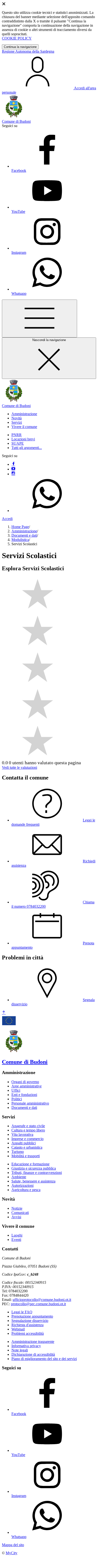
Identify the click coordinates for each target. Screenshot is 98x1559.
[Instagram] (13, 474)
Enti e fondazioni (24, 1095)
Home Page (20, 527)
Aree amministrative (26, 1086)
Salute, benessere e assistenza (33, 1181)
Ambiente (18, 1177)
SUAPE (17, 443)
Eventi (16, 1240)
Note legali (19, 1350)
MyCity (11, 1553)
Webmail (18, 1329)
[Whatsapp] (47, 511)
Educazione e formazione (30, 1164)
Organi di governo (25, 1082)
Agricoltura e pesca (25, 1190)
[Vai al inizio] (4, 1013)
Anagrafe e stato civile (28, 1126)
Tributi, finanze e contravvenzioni (36, 1173)
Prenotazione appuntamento (32, 1316)
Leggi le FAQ (21, 1312)
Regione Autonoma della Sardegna (28, 51)
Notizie (16, 1208)
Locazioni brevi (23, 439)
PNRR (16, 435)
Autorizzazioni (22, 1185)
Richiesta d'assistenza (27, 1325)
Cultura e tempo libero (28, 1130)
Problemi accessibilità (27, 1333)
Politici (16, 1099)
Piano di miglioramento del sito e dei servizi (44, 1359)
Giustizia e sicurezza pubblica (33, 1168)
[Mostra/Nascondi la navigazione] (39, 318)
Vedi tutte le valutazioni (19, 767)
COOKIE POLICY (17, 38)
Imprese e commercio (27, 1139)
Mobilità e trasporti (25, 1156)
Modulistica (20, 540)
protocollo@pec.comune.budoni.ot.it (38, 1304)
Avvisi (16, 1217)
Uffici (15, 1090)
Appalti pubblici (23, 1143)
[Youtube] (13, 469)
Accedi (7, 519)
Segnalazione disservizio (29, 1321)
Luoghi (16, 1235)
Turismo (17, 1152)
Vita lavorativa (22, 1134)
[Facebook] (13, 464)
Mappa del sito (13, 1545)
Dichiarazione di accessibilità (33, 1354)
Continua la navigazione (20, 47)
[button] (24, 414)
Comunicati (20, 1213)
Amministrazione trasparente (32, 1342)
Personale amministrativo (30, 1103)
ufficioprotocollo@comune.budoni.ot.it (42, 1300)
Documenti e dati (24, 535)
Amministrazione (24, 531)
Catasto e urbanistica (26, 1147)
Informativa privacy (26, 1346)
